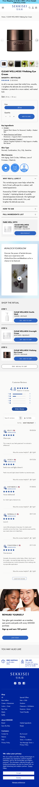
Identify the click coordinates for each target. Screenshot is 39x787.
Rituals (22, 726)
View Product (25, 233)
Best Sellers (5, 700)
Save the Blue (5, 726)
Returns (3, 737)
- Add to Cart (26, 320)
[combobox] (26, 423)
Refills (3, 715)
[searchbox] (11, 417)
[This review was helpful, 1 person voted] (30, 538)
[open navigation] (2, 7)
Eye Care (4, 709)
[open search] (29, 7)
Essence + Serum (25, 709)
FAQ (2, 740)
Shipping (22, 737)
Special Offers (24, 697)
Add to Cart (26, 116)
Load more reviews (19, 579)
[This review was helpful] (30, 571)
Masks (3, 712)
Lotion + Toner (5, 706)
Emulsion (22, 703)
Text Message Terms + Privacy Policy (27, 744)
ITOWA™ (6, 128)
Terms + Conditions (26, 740)
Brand (3, 723)
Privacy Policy (5, 743)
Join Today (15, 638)
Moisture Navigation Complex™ (13, 139)
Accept (18, 773)
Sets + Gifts (23, 700)
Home (3, 17)
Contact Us (4, 734)
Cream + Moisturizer (7, 703)
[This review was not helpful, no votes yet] (33, 452)
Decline (18, 778)
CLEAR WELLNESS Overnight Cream (21, 226)
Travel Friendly (24, 712)
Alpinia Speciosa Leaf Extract (12, 135)
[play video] (19, 278)
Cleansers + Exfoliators (27, 706)
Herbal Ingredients (25, 723)
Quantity (7, 113)
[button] (2, 40)
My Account (23, 734)
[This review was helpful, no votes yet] (30, 452)
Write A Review (19, 409)
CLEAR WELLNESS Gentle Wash (24, 313)
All (2, 697)
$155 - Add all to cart (19, 366)
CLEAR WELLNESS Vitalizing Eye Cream (19, 17)
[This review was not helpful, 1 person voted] (33, 507)
